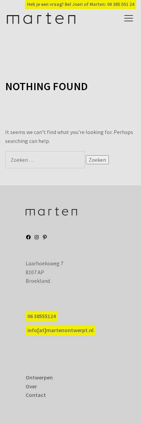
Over (31, 386)
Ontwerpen (39, 377)
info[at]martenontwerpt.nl (60, 330)
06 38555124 (41, 316)
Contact (36, 394)
